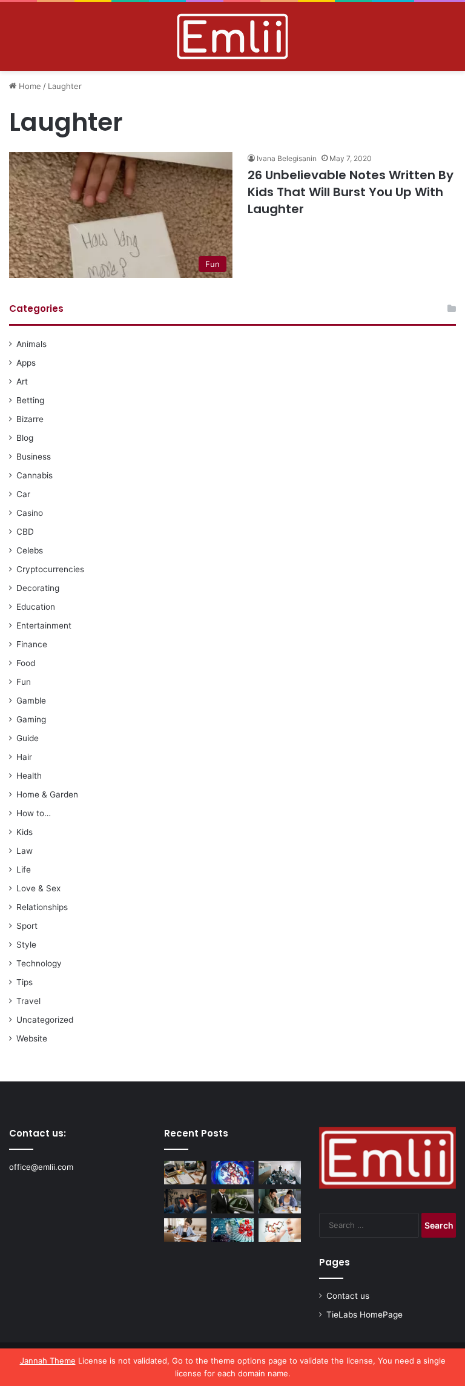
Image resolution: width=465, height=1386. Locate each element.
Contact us (347, 1296)
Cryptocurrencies (50, 569)
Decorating (37, 588)
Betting (30, 400)
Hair (24, 757)
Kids (24, 832)
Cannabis (34, 475)
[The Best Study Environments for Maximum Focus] (185, 1230)
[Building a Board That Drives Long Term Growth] (280, 1172)
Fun (23, 682)
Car (23, 494)
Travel (28, 1001)
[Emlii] (232, 36)
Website (31, 1038)
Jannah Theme (48, 1360)
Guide (27, 738)
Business (33, 456)
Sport (27, 926)
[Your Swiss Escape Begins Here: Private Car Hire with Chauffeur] (232, 1201)
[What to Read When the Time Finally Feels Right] (185, 1201)
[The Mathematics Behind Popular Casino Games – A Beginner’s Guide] (232, 1230)
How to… (33, 813)
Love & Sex (38, 888)
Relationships (42, 907)
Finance (31, 644)
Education (35, 607)
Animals (31, 344)
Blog (24, 438)
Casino (29, 513)
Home (28, 86)
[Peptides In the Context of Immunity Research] (280, 1230)
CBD (25, 531)
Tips (24, 982)
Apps (26, 363)
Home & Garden (47, 794)
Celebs (29, 550)
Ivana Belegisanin (287, 158)
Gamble (31, 700)
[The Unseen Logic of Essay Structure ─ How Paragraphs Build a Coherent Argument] (280, 1201)
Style (26, 944)
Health (29, 775)
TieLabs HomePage (364, 1314)
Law (24, 851)
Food (25, 663)
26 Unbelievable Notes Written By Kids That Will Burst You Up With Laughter (350, 192)
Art (22, 381)
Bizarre (30, 419)
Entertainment (43, 625)
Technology (39, 963)
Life (23, 869)
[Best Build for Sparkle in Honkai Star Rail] (232, 1172)
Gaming (31, 719)
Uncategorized (44, 1020)
